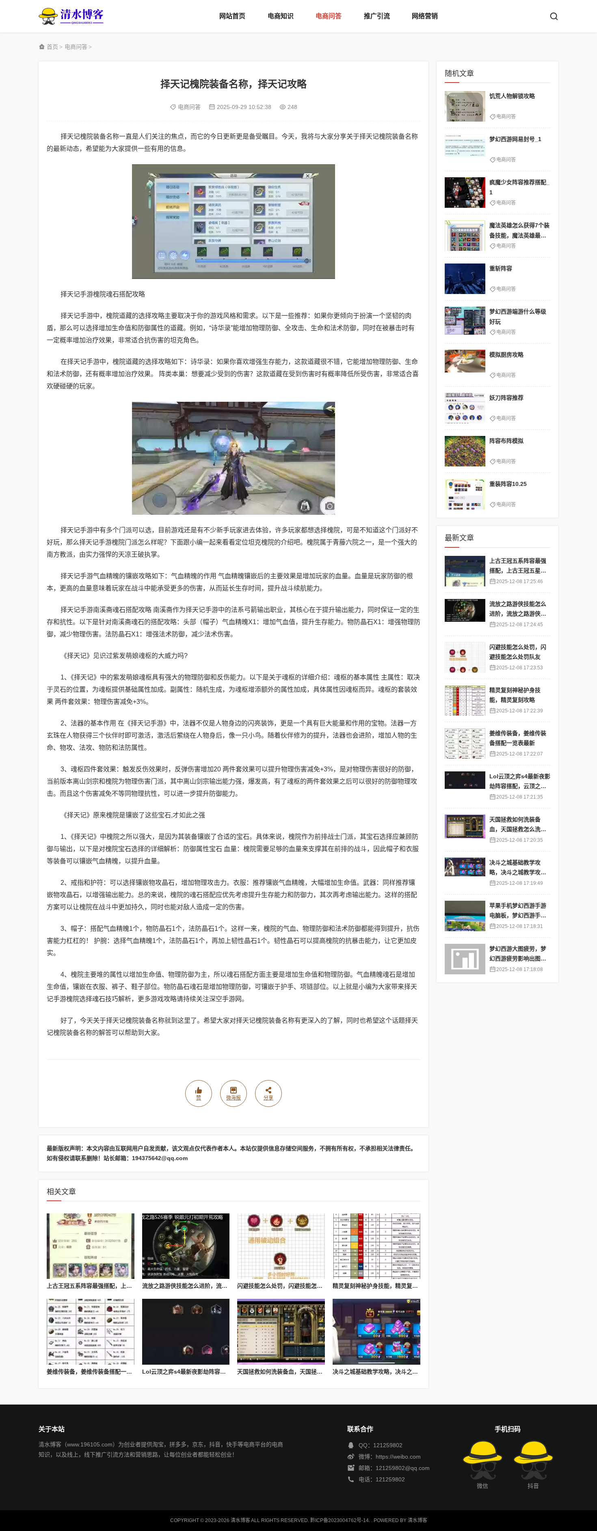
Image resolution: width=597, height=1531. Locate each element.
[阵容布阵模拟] (465, 451)
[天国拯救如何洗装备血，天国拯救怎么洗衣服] (281, 1332)
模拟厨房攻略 (506, 354)
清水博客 (71, 16)
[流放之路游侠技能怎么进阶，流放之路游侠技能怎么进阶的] (186, 1246)
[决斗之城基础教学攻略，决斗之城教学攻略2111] (376, 1332)
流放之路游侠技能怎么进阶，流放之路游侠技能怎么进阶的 (216, 1286)
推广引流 (377, 16)
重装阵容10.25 (508, 484)
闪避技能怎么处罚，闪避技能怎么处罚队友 (291, 1286)
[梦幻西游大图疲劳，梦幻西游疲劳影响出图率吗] (465, 959)
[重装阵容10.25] (465, 494)
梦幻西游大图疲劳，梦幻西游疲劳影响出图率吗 (517, 958)
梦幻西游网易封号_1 (515, 139)
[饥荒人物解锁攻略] (465, 106)
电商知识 (281, 16)
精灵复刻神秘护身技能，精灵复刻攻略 (381, 1286)
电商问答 (329, 16)
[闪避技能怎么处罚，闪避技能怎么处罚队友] (281, 1246)
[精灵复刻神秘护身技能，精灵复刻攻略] (376, 1246)
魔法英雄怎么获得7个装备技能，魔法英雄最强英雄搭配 (519, 235)
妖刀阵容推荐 (506, 397)
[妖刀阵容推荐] (465, 408)
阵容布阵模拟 (506, 441)
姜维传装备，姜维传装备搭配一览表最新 (98, 1371)
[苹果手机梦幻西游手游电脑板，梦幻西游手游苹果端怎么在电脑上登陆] (465, 916)
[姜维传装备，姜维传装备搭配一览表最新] (90, 1332)
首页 (52, 47)
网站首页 (232, 16)
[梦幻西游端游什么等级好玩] (465, 322)
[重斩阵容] (465, 279)
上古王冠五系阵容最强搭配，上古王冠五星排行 (106, 1286)
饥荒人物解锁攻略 (512, 96)
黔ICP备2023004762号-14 (339, 1520)
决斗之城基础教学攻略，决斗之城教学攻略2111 (393, 1371)
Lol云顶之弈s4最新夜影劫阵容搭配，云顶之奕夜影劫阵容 (215, 1371)
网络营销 (425, 16)
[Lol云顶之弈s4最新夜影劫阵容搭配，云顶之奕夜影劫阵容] (186, 1332)
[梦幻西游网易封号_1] (465, 149)
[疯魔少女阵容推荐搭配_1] (465, 192)
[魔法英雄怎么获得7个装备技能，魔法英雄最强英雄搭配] (465, 235)
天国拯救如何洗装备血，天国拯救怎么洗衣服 (294, 1371)
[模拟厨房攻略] (465, 365)
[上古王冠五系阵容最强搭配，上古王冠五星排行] (90, 1246)
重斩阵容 (500, 268)
